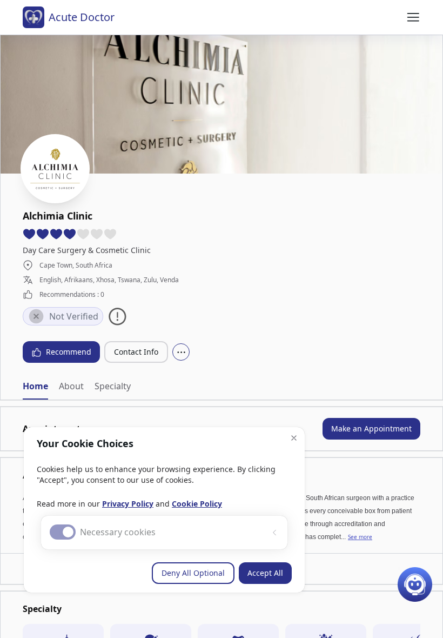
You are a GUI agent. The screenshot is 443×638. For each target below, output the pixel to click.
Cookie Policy (197, 504)
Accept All (265, 573)
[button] (294, 438)
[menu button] (413, 17)
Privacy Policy (127, 504)
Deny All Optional (193, 573)
